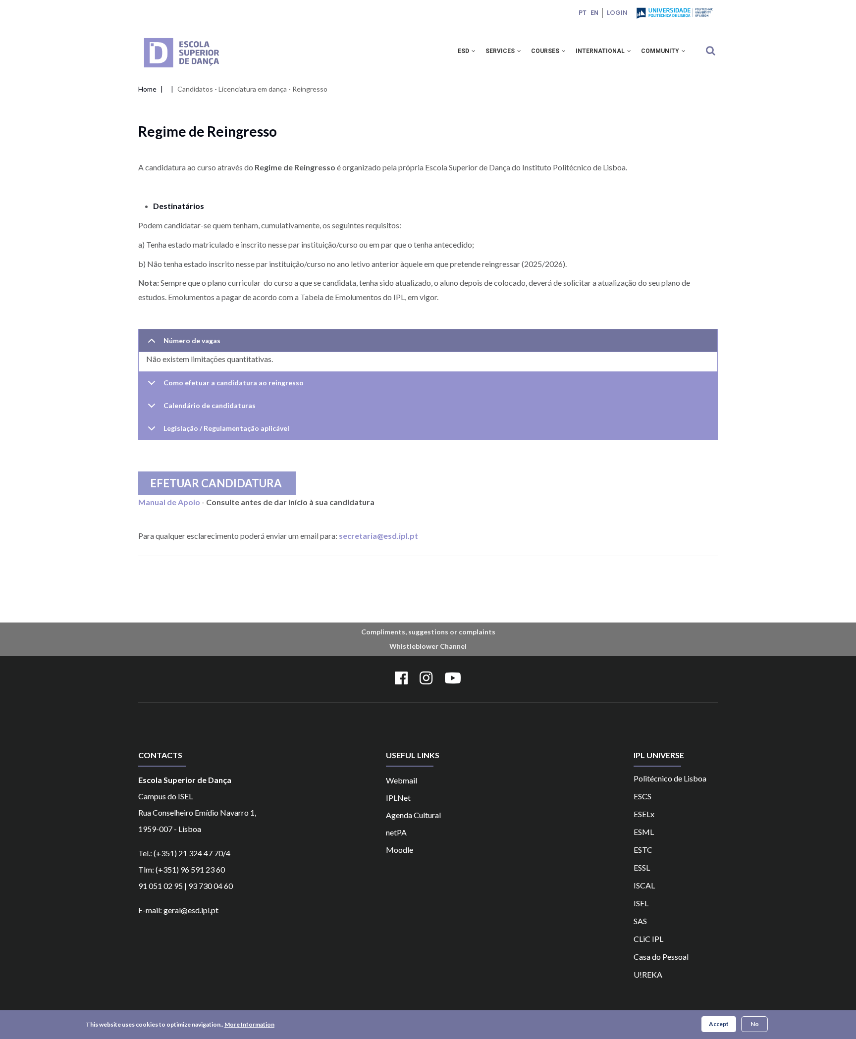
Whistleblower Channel (428, 646)
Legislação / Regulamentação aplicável (226, 428)
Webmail (401, 780)
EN (594, 12)
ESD (464, 51)
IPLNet (398, 797)
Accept (719, 1024)
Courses (546, 51)
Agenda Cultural (413, 815)
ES (638, 867)
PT (583, 12)
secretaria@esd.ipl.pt (378, 535)
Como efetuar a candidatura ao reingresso (233, 382)
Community (661, 51)
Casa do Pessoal (661, 956)
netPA (396, 832)
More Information (249, 1024)
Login (617, 12)
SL (646, 867)
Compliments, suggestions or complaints (428, 631)
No (754, 1024)
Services (500, 51)
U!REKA (648, 974)
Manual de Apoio (169, 502)
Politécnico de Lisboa (670, 778)
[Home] (196, 39)
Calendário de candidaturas (209, 405)
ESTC (643, 849)
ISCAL (644, 885)
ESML (644, 831)
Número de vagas (191, 340)
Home (147, 89)
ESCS (642, 796)
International (601, 51)
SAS (640, 921)
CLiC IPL (648, 938)
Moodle (399, 849)
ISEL (641, 903)
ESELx (644, 814)
